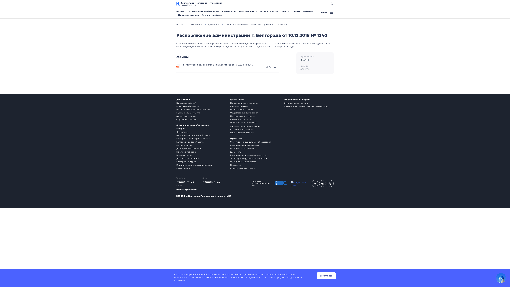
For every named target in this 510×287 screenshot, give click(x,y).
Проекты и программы (241, 109)
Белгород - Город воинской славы (193, 135)
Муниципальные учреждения (244, 145)
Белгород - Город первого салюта (193, 138)
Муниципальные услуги (188, 113)
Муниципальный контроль (243, 162)
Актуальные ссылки (186, 116)
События (296, 11)
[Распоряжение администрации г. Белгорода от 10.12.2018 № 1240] (178, 67)
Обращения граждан (188, 15)
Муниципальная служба (242, 148)
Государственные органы (242, 168)
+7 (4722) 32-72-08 (211, 182)
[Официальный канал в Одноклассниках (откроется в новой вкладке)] (330, 183)
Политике (179, 280)
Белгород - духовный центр (190, 142)
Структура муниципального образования (250, 142)
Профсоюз (235, 165)
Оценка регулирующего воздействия (248, 158)
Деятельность (229, 11)
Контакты (308, 11)
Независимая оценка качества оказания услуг (306, 106)
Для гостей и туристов (187, 158)
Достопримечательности (188, 148)
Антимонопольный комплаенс (245, 126)
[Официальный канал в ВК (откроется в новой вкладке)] (322, 183)
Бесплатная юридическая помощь (193, 109)
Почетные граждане (186, 152)
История (180, 128)
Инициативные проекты (296, 103)
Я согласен (326, 276)
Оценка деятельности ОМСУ (244, 123)
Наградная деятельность (242, 116)
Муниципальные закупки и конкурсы (248, 155)
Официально (236, 138)
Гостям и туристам (269, 11)
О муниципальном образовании (203, 11)
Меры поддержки (248, 11)
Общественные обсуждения (244, 113)
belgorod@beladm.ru (186, 189)
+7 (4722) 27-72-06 (185, 182)
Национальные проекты (242, 133)
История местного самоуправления (194, 165)
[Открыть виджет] (501, 278)
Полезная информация (187, 106)
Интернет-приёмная (211, 15)
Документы (235, 152)
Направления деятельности (244, 103)
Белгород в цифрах (186, 162)
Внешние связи (184, 155)
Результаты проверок (240, 119)
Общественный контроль (297, 99)
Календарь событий (186, 103)
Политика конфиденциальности (261, 183)
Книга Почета (183, 168)
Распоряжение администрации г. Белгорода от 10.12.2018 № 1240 (217, 65)
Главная (180, 11)
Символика (182, 132)
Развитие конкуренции (241, 129)
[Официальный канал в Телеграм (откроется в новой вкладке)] (315, 183)
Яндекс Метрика (230, 274)
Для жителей (183, 99)
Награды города (184, 145)
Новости (285, 11)
